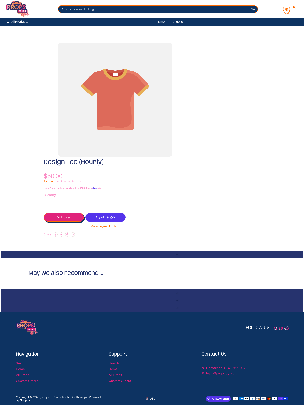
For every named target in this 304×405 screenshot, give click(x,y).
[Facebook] (56, 234)
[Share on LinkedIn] (73, 234)
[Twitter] (61, 234)
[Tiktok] (286, 328)
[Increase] (65, 203)
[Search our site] (62, 9)
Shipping (49, 181)
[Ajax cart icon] (286, 9)
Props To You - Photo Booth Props (64, 397)
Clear (253, 9)
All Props (22, 375)
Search (21, 363)
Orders (178, 22)
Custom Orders (27, 381)
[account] (294, 7)
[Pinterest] (67, 234)
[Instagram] (280, 328)
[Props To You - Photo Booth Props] (18, 9)
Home (161, 22)
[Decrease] (48, 203)
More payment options (106, 226)
